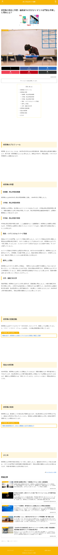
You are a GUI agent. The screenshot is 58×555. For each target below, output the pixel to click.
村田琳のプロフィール (26, 89)
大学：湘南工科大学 (27, 106)
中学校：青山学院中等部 (28, 99)
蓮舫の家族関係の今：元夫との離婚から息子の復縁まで (18, 425)
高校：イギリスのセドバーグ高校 (30, 101)
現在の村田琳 (23, 110)
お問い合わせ (48, 550)
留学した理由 (25, 103)
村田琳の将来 (23, 113)
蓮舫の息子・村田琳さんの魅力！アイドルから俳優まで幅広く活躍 (21, 335)
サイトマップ (10, 550)
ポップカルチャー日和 (29, 1)
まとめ (22, 115)
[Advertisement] (29, 129)
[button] (47, 72)
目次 (27, 86)
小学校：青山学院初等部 (28, 96)
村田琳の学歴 (23, 92)
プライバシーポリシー (29, 550)
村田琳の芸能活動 (24, 108)
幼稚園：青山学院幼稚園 (28, 94)
